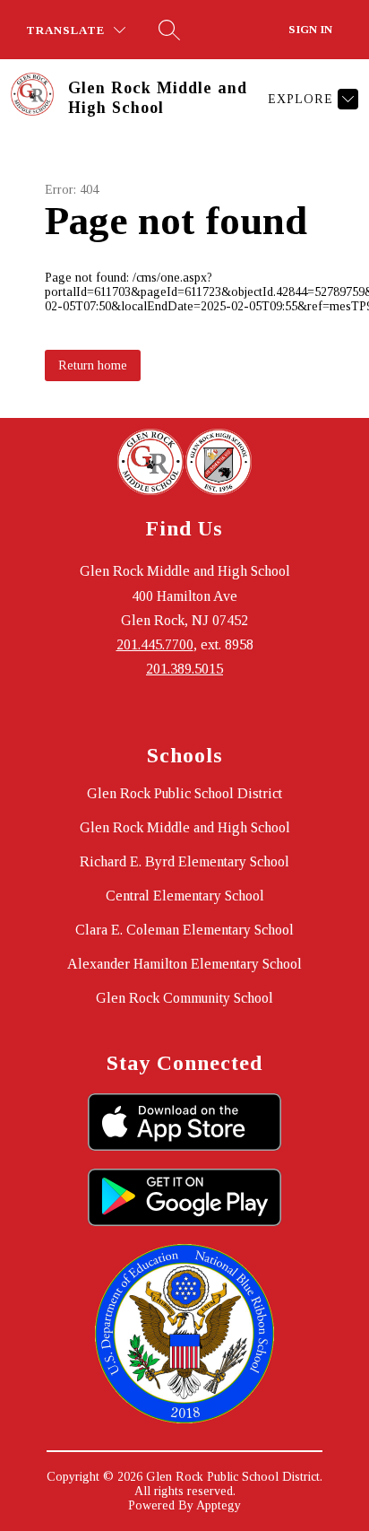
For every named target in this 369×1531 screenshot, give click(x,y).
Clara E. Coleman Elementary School (184, 929)
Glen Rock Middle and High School (185, 827)
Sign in (310, 29)
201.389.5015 (184, 668)
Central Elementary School (185, 895)
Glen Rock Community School (184, 997)
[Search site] (169, 29)
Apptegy (218, 1505)
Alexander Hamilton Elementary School (184, 963)
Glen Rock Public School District (184, 793)
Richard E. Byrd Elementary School (184, 861)
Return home (92, 365)
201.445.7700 (154, 644)
